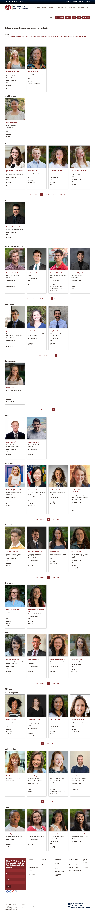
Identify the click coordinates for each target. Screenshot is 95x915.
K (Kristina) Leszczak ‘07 (14, 490)
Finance (50, 36)
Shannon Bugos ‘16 (34, 776)
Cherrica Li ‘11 (32, 490)
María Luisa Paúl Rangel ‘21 (36, 610)
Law (74, 36)
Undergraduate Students (58, 874)
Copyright (7, 904)
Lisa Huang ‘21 (54, 834)
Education (39, 36)
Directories (45, 862)
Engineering (45, 36)
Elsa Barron (10, 776)
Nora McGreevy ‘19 (12, 609)
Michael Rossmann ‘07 (13, 227)
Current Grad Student (31, 36)
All (56, 17)
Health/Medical (62, 36)
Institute (31, 862)
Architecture (13, 36)
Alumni (44, 864)
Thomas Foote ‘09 (12, 551)
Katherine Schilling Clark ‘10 (14, 171)
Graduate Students (59, 871)
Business (19, 36)
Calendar (72, 7)
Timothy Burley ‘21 (12, 834)
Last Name (9, 873)
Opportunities (62, 7)
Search (88, 8)
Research (52, 7)
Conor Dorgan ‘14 (33, 442)
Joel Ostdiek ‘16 (33, 273)
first (30, 194)
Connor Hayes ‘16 (33, 659)
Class (79, 17)
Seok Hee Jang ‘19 (55, 551)
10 (59, 298)
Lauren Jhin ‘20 (55, 719)
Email (8, 880)
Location (61, 17)
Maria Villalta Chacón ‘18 (79, 834)
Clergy (23, 36)
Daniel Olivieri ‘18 (12, 273)
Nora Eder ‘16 (32, 834)
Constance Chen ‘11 (12, 122)
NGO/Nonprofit (82, 36)
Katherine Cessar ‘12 (56, 776)
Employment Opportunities (32, 873)
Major (74, 17)
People (44, 7)
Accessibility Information (11, 909)
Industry (68, 17)
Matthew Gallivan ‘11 (35, 551)
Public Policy (8, 38)
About (37, 7)
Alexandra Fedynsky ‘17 (35, 719)
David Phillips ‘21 (77, 273)
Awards (30, 870)
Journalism (69, 36)
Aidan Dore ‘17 (33, 170)
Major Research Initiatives (58, 862)
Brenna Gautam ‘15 (12, 659)
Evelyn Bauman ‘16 (12, 71)
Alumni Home (86, 17)
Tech (13, 38)
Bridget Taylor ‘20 (12, 387)
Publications (58, 866)
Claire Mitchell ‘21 (77, 551)
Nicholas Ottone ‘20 (56, 273)
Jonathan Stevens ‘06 (13, 331)
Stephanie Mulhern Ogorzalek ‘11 (77, 490)
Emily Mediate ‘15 (55, 490)
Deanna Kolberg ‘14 (77, 719)
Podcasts (85, 867)
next (61, 194)
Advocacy (7, 36)
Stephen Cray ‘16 (11, 442)
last (65, 194)
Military (77, 36)
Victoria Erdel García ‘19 (57, 170)
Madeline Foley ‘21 (34, 71)
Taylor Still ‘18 (32, 331)
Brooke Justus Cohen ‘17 (57, 659)
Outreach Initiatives (33, 867)
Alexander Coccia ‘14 (78, 776)
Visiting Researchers (74, 864)
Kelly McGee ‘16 (76, 659)
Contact (30, 864)
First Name (9, 867)
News (84, 865)
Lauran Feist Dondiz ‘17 (79, 170)
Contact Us (23, 908)
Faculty (57, 868)
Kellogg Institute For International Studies (15, 906)
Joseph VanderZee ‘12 (57, 331)
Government (55, 36)
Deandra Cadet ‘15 (12, 719)
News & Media (80, 7)
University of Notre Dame (19, 904)
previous (35, 194)
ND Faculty (71, 862)
